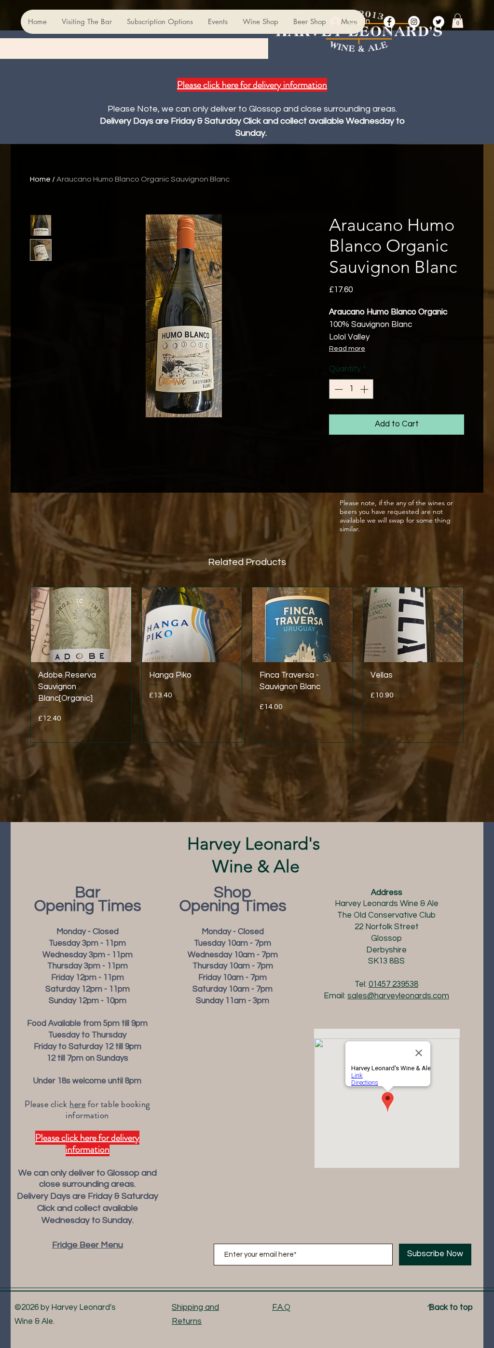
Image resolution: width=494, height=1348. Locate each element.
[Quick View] (81, 625)
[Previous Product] (16, 665)
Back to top (451, 1307)
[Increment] (365, 389)
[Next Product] (477, 665)
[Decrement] (337, 389)
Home (40, 179)
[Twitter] (438, 22)
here (77, 1104)
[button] (458, 21)
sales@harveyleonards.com (398, 996)
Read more (347, 348)
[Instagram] (414, 22)
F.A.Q (281, 1307)
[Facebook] (389, 22)
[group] (247, 665)
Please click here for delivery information (252, 85)
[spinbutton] (351, 389)
